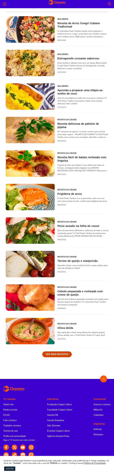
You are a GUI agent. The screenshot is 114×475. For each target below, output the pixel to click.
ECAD (6, 415)
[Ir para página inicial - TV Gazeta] (57, 4)
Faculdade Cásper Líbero (59, 410)
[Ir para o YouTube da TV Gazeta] (23, 447)
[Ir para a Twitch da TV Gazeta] (31, 455)
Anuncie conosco (102, 404)
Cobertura (98, 415)
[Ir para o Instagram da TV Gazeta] (31, 447)
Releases (98, 434)
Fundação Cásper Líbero (59, 404)
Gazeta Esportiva (55, 420)
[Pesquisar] (109, 4)
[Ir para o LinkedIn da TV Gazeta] (23, 455)
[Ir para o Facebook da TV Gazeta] (6, 447)
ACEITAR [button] (10, 469)
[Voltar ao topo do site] (103, 378)
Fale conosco (10, 420)
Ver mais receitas (57, 354)
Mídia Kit (98, 410)
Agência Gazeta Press (58, 436)
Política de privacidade (14, 436)
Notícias (98, 429)
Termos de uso (10, 431)
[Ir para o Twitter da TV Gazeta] (14, 447)
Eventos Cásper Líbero (58, 431)
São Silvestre (53, 425)
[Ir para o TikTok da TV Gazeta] (14, 455)
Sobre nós (8, 404)
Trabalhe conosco (12, 425)
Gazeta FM (52, 415)
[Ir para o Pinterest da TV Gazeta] (6, 455)
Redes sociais (10, 410)
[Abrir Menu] (4, 4)
